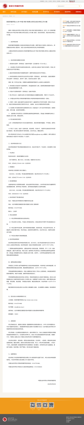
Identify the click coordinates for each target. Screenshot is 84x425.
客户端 (54, 1)
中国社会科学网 (72, 1)
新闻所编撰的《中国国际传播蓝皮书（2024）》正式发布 (71, 30)
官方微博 (58, 1)
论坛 (46, 1)
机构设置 (35, 12)
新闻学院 (68, 12)
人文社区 (50, 1)
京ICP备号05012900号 (70, 418)
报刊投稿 (63, 1)
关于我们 (24, 12)
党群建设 (78, 12)
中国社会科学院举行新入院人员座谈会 (71, 26)
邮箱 (67, 1)
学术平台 (46, 12)
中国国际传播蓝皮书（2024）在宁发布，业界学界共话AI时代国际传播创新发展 (71, 35)
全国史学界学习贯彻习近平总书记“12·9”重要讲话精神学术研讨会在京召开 (71, 45)
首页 (4, 12)
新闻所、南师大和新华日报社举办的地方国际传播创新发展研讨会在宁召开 (71, 21)
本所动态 (13, 12)
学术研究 (57, 12)
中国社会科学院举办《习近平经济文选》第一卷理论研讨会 (71, 40)
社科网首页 (42, 1)
